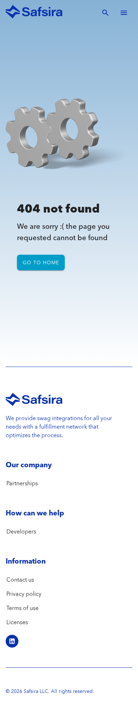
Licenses (17, 622)
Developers (21, 531)
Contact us (20, 579)
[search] (105, 13)
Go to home (41, 262)
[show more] (123, 12)
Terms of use (22, 607)
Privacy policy (23, 593)
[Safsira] (34, 13)
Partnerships (22, 483)
